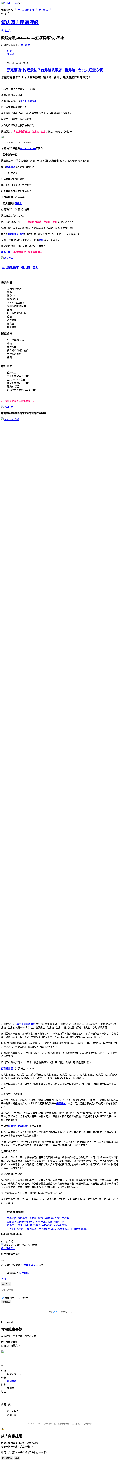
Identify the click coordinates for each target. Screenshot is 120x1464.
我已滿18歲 (7, 1458)
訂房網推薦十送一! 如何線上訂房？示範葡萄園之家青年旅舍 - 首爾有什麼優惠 (47, 1229)
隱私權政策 (76, 1424)
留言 (33, 1265)
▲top (3, 1278)
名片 (9, 58)
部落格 (10, 54)
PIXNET (38, 1424)
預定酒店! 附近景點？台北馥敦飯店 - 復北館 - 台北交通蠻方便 (55, 70)
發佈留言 (6, 1302)
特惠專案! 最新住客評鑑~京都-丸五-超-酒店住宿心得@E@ (37, 1225)
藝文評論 (24, 1273)
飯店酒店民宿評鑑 (20, 22)
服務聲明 (88, 1424)
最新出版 (6, 252)
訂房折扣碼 (7, 1068)
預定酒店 (10, 167)
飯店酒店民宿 (8, 1248)
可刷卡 (18, 203)
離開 (17, 1458)
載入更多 (6, 1284)
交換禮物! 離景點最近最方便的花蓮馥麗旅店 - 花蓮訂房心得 (38, 1218)
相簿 (9, 51)
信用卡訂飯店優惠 (26, 1024)
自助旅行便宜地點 (17, 1126)
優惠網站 (61, 1103)
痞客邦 (26, 1265)
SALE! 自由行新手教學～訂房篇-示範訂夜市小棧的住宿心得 (38, 1222)
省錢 (41, 240)
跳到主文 (6, 30)
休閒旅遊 (25, 45)
